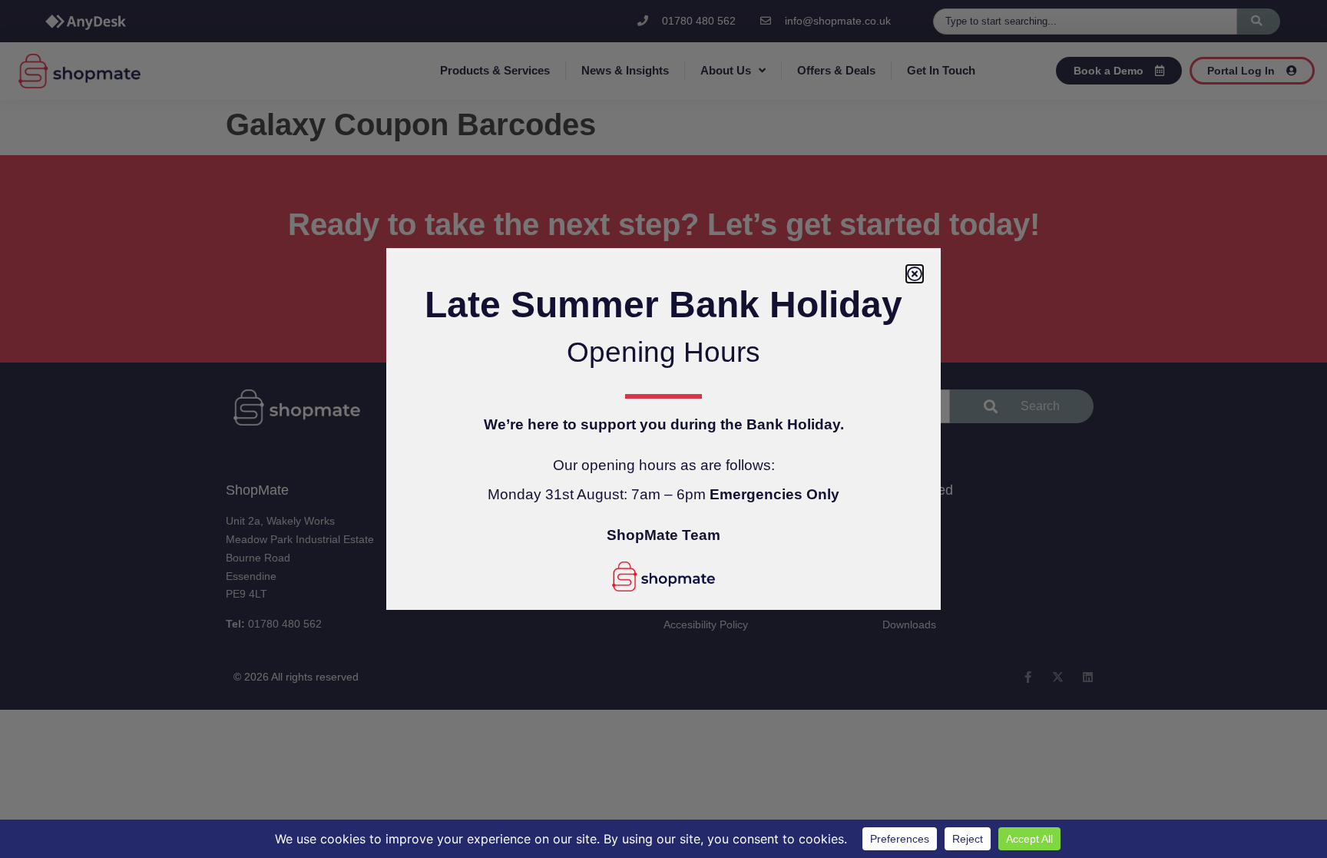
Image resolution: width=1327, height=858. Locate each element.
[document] (663, 429)
